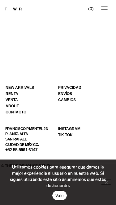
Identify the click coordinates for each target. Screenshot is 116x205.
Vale (59, 195)
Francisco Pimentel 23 (26, 129)
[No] (106, 182)
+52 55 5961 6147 (21, 149)
